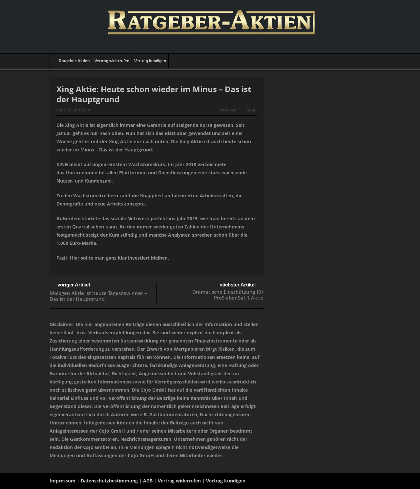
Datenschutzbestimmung (109, 481)
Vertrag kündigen (150, 61)
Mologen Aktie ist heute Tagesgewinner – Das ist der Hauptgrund (98, 296)
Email (251, 110)
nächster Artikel (238, 284)
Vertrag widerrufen (111, 61)
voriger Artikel (73, 284)
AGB (148, 481)
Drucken (228, 110)
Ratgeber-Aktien (74, 61)
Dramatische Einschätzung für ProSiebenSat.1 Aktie (227, 294)
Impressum (62, 481)
